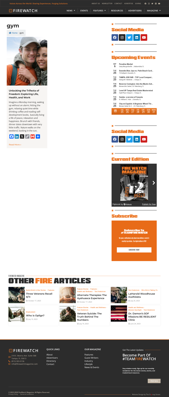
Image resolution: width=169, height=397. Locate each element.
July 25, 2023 (135, 301)
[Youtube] (159, 3)
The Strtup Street (153, 394)
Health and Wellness (85, 291)
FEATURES (98, 10)
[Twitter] (152, 3)
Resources (117, 10)
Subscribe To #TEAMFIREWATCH (134, 231)
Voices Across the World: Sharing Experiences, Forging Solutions (39, 3)
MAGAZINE (152, 10)
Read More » (15, 144)
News (69, 10)
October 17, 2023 (34, 301)
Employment (30, 312)
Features (51, 290)
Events (84, 10)
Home (14, 33)
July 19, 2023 (32, 319)
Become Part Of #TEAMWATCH (139, 357)
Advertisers (135, 10)
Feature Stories (83, 289)
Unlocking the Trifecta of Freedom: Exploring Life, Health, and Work (24, 94)
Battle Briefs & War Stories (36, 290)
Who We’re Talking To (149, 290)
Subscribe (124, 215)
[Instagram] (149, 3)
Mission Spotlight (135, 310)
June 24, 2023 (135, 324)
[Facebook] (145, 3)
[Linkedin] (155, 3)
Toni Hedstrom (100, 291)
